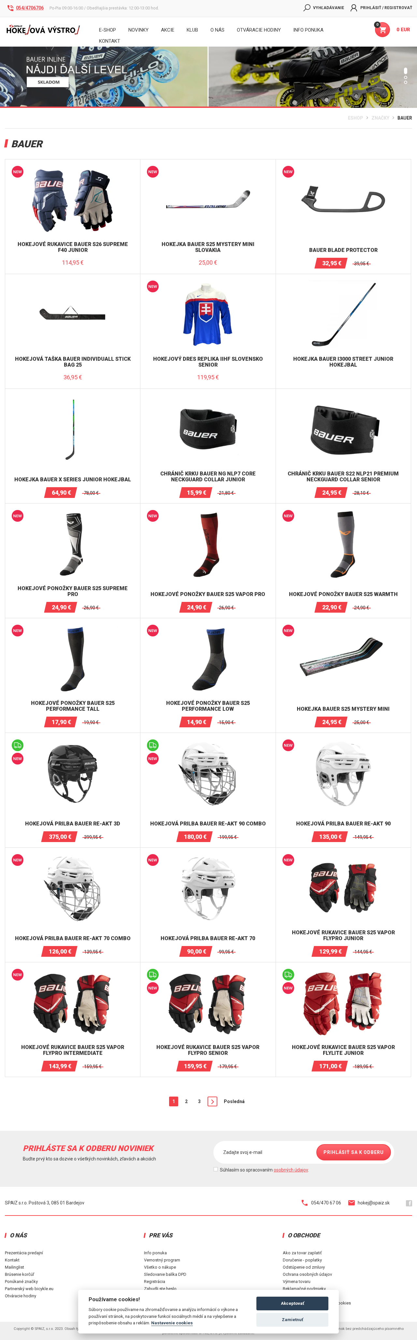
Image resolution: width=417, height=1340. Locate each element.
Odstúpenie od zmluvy (304, 1267)
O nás (217, 30)
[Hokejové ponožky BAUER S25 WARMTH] (343, 512)
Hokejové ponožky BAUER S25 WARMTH (343, 594)
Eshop (355, 118)
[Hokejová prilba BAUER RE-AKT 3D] (72, 742)
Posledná (234, 1101)
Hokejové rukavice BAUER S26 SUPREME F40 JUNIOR (73, 247)
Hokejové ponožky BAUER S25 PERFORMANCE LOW (208, 706)
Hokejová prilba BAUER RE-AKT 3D (72, 824)
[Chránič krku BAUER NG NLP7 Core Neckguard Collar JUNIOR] (207, 398)
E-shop (107, 30)
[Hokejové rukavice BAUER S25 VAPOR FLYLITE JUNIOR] (343, 971)
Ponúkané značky (21, 1281)
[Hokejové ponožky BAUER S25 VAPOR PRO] (207, 512)
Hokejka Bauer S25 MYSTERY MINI (343, 709)
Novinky (138, 30)
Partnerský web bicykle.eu (29, 1288)
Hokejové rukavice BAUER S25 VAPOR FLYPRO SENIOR (207, 1050)
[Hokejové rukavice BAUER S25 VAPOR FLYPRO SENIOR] (207, 971)
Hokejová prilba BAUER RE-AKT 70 (208, 938)
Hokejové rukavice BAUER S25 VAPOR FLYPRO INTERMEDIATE (72, 1050)
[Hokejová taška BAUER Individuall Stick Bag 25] (72, 283)
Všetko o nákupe (160, 1267)
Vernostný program (162, 1260)
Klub (192, 30)
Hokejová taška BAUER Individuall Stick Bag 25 (73, 362)
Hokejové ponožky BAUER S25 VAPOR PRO (208, 594)
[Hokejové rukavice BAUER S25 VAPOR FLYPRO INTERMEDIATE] (72, 971)
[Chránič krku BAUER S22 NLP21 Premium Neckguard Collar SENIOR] (343, 398)
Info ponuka (155, 1252)
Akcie (167, 30)
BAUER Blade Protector (343, 250)
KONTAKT (109, 41)
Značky (380, 118)
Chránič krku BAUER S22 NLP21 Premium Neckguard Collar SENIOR (343, 476)
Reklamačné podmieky (304, 1288)
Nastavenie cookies (172, 1322)
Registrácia (154, 1281)
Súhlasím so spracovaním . (264, 1169)
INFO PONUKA (308, 30)
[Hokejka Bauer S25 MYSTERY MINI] (343, 627)
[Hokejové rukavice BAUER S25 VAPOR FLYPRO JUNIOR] (343, 856)
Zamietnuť (292, 1319)
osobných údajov (291, 1169)
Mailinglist (14, 1267)
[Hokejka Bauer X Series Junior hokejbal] (72, 398)
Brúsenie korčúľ (19, 1274)
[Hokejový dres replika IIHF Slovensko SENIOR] (207, 283)
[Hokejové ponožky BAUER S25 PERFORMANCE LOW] (207, 627)
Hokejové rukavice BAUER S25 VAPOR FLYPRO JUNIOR (343, 935)
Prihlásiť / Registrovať (386, 8)
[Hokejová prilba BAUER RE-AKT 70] (207, 856)
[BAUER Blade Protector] (343, 168)
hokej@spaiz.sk (374, 1202)
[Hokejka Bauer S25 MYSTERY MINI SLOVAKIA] (207, 168)
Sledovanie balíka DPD (165, 1274)
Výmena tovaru (296, 1281)
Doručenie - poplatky (302, 1260)
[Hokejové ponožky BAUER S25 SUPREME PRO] (72, 512)
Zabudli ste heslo (160, 1288)
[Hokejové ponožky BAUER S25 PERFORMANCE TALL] (72, 627)
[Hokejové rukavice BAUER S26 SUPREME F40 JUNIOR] (72, 168)
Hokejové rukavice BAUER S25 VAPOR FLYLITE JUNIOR (343, 1050)
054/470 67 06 (326, 1202)
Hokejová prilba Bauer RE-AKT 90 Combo (208, 824)
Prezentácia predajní (24, 1252)
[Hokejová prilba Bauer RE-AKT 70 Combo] (72, 856)
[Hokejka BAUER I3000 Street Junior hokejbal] (343, 283)
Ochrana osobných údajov (307, 1274)
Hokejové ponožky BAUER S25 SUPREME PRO (73, 591)
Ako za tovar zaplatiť (302, 1252)
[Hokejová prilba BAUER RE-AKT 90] (343, 742)
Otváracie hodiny (259, 30)
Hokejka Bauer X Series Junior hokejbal (72, 480)
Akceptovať (292, 1303)
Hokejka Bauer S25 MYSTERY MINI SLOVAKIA (208, 247)
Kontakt (12, 1260)
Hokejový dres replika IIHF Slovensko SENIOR (208, 362)
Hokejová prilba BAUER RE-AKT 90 (343, 824)
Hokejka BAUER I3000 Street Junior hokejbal (343, 362)
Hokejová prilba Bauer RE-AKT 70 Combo (73, 938)
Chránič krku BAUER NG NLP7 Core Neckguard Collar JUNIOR (208, 476)
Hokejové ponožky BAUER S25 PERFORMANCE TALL (73, 706)
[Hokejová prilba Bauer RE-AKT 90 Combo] (207, 742)
